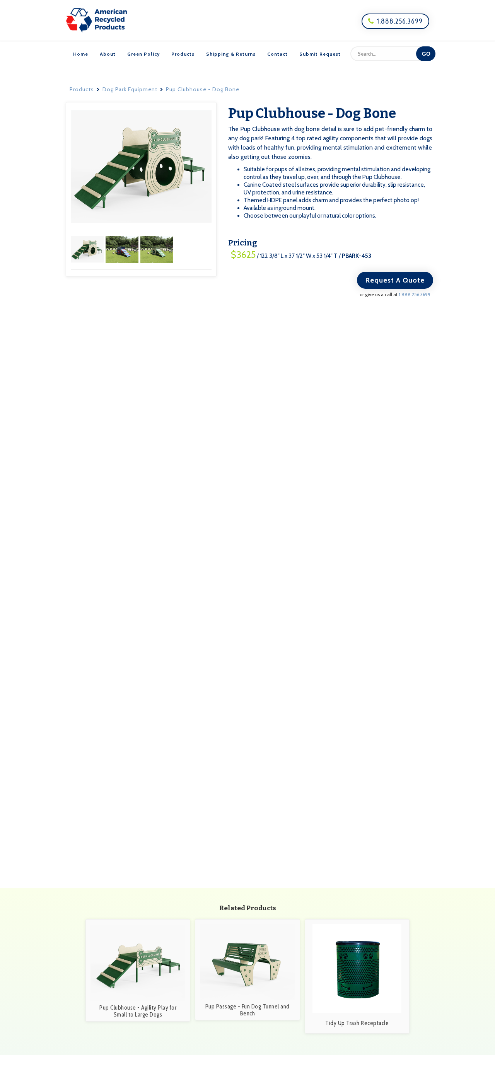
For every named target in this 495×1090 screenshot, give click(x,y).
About (108, 54)
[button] (88, 248)
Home (80, 54)
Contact (277, 54)
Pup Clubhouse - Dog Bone (202, 89)
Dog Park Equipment (129, 89)
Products (183, 54)
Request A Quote (395, 280)
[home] (96, 20)
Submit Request (320, 54)
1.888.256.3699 (395, 21)
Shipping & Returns (231, 54)
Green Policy (143, 54)
